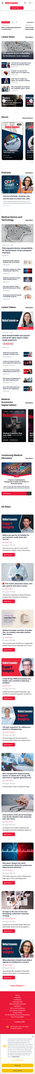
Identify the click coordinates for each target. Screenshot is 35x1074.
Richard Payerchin (7, 357)
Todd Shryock (6, 265)
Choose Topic (15, 8)
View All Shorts (27, 118)
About (17, 995)
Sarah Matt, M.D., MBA (8, 365)
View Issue (5, 440)
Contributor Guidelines (17, 1010)
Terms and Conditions (17, 1008)
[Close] (33, 1036)
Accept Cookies (17, 1070)
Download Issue (14, 440)
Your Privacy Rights (17, 1017)
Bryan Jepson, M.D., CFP (9, 382)
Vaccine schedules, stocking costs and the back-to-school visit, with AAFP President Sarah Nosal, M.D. (16, 198)
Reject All (17, 1065)
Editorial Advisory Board (17, 1004)
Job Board (17, 1006)
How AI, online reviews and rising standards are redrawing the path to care (11, 28)
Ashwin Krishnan (10, 732)
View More (30, 22)
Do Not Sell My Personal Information (17, 1015)
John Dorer (8, 686)
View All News (16, 985)
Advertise (17, 997)
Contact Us (17, 1000)
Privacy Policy (17, 1013)
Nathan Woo (8, 542)
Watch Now (9, 344)
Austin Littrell (6, 374)
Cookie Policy (15, 1056)
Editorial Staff (17, 1002)
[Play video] (17, 320)
